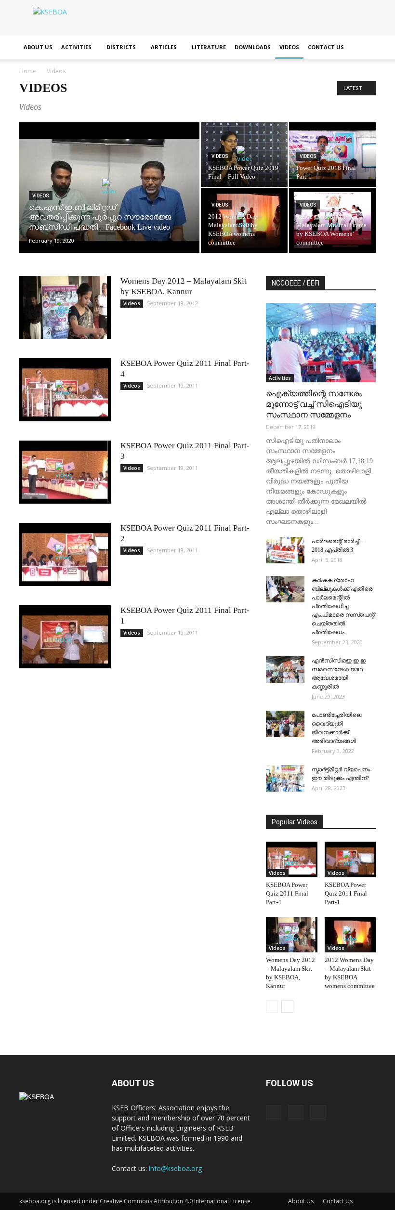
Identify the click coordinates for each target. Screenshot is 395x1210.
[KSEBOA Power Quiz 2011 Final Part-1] (65, 636)
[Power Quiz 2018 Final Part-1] (332, 154)
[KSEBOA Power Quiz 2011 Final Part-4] (65, 389)
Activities (76, 47)
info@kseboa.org (175, 1168)
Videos (289, 47)
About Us (38, 47)
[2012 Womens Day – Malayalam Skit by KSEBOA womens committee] (244, 220)
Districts (121, 47)
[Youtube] (318, 1112)
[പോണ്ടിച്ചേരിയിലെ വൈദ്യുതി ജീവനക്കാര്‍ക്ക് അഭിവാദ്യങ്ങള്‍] (285, 724)
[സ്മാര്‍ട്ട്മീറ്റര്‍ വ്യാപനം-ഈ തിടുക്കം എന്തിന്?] (285, 778)
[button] (364, 47)
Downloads (253, 47)
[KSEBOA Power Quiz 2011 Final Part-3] (65, 472)
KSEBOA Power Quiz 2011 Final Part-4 (287, 893)
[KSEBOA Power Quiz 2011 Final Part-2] (65, 554)
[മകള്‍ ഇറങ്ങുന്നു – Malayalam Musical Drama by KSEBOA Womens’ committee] (332, 220)
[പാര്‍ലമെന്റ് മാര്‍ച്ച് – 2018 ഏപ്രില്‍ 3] (285, 550)
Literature (209, 47)
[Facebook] (273, 1112)
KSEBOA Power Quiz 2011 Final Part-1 (346, 893)
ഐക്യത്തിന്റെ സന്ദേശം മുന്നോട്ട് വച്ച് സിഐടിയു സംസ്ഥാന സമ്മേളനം (314, 404)
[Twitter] (295, 1112)
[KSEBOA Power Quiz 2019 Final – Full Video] (244, 154)
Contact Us (326, 47)
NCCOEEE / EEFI (295, 283)
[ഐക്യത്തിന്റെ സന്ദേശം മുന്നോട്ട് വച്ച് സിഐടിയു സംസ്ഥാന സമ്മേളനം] (321, 342)
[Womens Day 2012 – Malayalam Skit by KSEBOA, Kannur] (65, 307)
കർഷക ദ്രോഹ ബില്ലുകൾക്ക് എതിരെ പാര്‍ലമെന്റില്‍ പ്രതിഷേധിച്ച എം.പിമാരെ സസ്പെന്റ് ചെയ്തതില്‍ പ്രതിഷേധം (343, 606)
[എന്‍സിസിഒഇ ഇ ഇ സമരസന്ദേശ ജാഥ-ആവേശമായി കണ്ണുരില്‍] (285, 669)
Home (27, 71)
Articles (164, 47)
